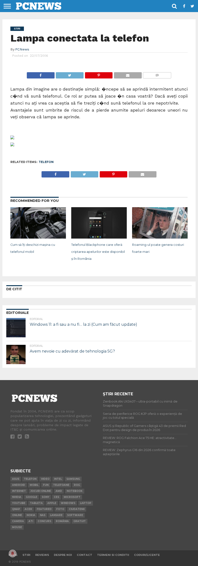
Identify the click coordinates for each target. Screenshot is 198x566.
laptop (85, 503)
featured (44, 509)
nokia (31, 515)
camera (18, 521)
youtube (18, 503)
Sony (45, 497)
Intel (58, 479)
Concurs (44, 521)
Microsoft (72, 497)
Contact (84, 555)
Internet (19, 491)
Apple (51, 503)
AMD (59, 491)
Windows (68, 503)
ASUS (15, 479)
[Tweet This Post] (70, 74)
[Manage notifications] (12, 553)
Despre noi (63, 555)
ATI (30, 521)
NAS (42, 515)
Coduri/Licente (147, 555)
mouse (17, 527)
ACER (28, 509)
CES (56, 497)
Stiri (26, 555)
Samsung (73, 479)
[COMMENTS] (157, 74)
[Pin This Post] (99, 74)
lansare (56, 515)
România (62, 521)
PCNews (22, 49)
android (18, 485)
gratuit (79, 521)
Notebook (75, 491)
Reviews (42, 555)
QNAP (16, 509)
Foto (60, 509)
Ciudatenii (77, 509)
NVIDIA (16, 497)
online (17, 515)
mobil (34, 485)
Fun (46, 485)
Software (75, 515)
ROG (77, 485)
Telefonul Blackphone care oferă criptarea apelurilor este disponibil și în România (98, 252)
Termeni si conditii (113, 555)
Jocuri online (40, 491)
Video (45, 479)
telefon (46, 162)
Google (31, 497)
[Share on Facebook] (41, 74)
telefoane (61, 485)
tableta (36, 503)
